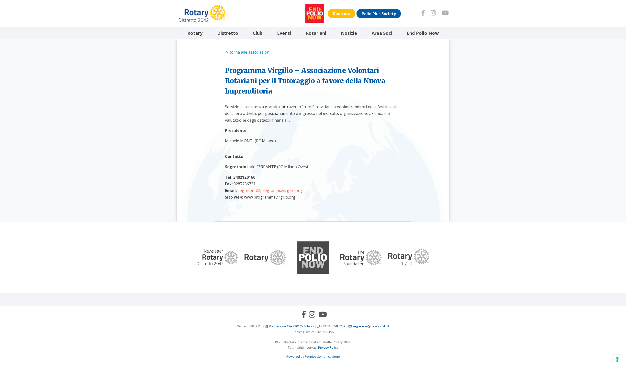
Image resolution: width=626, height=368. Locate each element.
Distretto (227, 33)
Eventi (284, 33)
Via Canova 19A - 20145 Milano (291, 326)
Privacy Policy (328, 347)
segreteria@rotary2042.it (370, 326)
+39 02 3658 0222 (332, 326)
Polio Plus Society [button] (379, 13)
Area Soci (382, 33)
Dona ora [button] (341, 13)
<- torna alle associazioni (247, 52)
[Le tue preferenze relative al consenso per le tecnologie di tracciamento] (617, 359)
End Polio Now (423, 33)
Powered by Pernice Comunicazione (313, 356)
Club (257, 33)
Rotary (194, 33)
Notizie (349, 33)
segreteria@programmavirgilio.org (270, 190)
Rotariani (316, 33)
